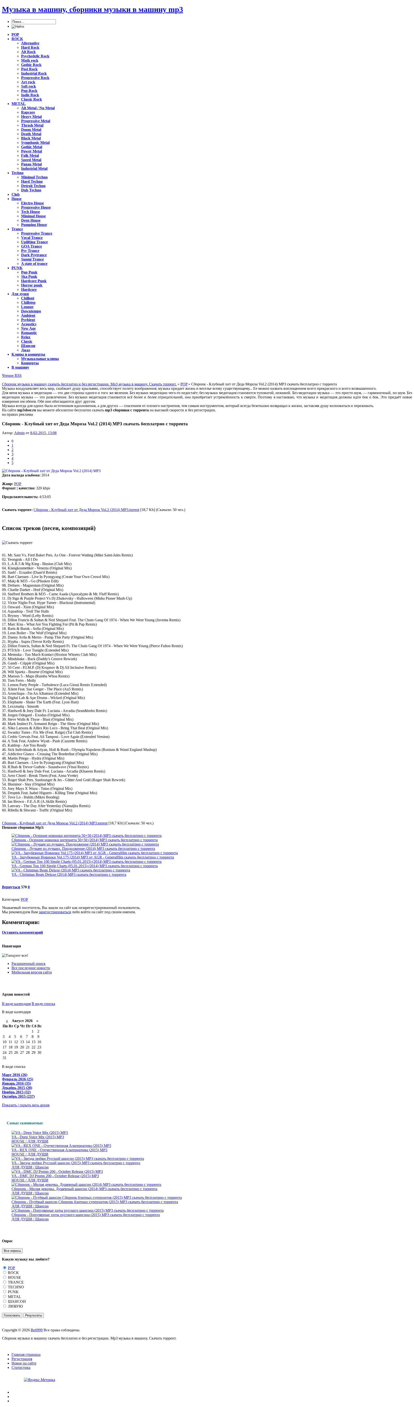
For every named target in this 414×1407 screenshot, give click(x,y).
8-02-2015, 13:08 (43, 433)
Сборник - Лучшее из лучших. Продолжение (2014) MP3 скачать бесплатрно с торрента (83, 849)
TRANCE (15, 1282)
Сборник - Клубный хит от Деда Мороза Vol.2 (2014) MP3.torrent (86, 510)
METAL (14, 1297)
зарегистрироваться (55, 912)
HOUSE (14, 1277)
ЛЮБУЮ (15, 1306)
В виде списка (43, 1004)
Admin (19, 433)
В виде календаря (16, 1004)
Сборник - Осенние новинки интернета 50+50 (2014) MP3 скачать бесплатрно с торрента (85, 840)
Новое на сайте (24, 1363)
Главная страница (26, 1354)
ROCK (13, 1273)
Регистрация (22, 1359)
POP (17, 484)
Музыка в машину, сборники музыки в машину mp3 (92, 9)
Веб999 (37, 1330)
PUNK (13, 1292)
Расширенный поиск (29, 964)
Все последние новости (31, 968)
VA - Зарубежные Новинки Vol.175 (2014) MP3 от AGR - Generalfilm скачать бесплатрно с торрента (93, 857)
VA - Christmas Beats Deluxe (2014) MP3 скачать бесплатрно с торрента (69, 874)
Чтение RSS (12, 375)
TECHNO (15, 1287)
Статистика (21, 1367)
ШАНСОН (16, 1301)
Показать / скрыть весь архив (26, 1105)
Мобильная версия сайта (32, 972)
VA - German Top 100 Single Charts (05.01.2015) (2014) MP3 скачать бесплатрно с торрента (85, 866)
